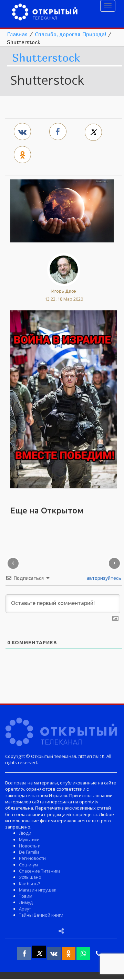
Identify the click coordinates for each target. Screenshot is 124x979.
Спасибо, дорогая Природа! (70, 34)
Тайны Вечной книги (41, 915)
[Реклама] (63, 398)
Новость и (30, 846)
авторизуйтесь (103, 578)
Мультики (29, 839)
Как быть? (29, 884)
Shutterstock (46, 58)
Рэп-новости (32, 858)
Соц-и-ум (28, 865)
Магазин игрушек (37, 890)
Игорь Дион (63, 291)
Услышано (30, 877)
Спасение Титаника (40, 871)
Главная (17, 34)
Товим (25, 896)
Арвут (25, 909)
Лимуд (26, 902)
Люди (25, 833)
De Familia (29, 852)
